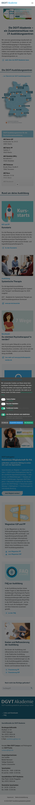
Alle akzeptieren (28, 422)
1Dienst (9, 401)
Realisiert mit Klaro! (29, 425)
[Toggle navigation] (32, 3)
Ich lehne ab (5, 422)
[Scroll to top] (31, 801)
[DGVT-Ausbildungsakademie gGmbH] (9, 3)
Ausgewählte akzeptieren (16, 422)
